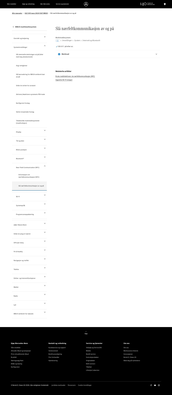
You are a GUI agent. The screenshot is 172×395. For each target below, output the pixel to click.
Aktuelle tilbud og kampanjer (21, 351)
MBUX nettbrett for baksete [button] (23, 314)
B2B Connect (90, 364)
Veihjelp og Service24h (94, 348)
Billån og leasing (16, 364)
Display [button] (18, 132)
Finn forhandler (53, 357)
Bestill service (91, 354)
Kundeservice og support (57, 348)
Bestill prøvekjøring (55, 354)
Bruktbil (14, 357)
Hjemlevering (53, 360)
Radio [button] (16, 296)
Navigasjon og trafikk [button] (21, 260)
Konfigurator (15, 367)
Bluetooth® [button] (20, 159)
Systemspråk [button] (20, 205)
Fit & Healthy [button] (18, 252)
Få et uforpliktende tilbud (20, 354)
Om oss (126, 348)
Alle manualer (17, 13)
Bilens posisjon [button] (21, 150)
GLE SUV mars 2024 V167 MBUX (36, 13)
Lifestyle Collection (92, 370)
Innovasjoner (128, 354)
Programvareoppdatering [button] (25, 214)
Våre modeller (16, 348)
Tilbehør (89, 367)
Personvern (72, 385)
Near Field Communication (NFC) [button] (27, 167)
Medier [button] (16, 287)
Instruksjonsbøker (92, 357)
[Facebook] (151, 385)
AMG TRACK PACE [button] (20, 225)
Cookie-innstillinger (85, 385)
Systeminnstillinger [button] (20, 47)
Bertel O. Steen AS (130, 357)
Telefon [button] (16, 269)
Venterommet (53, 351)
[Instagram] (159, 385)
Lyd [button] (15, 305)
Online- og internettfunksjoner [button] (24, 278)
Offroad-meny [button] (19, 243)
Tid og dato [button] (20, 141)
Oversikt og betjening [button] (21, 38)
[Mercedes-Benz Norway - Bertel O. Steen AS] (86, 4)
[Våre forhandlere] (165, 4)
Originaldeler (90, 360)
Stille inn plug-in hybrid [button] (22, 234)
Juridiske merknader (58, 385)
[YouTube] (155, 385)
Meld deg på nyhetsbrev (132, 360)
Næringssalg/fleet (17, 360)
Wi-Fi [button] (18, 197)
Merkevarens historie (131, 351)
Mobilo (88, 351)
